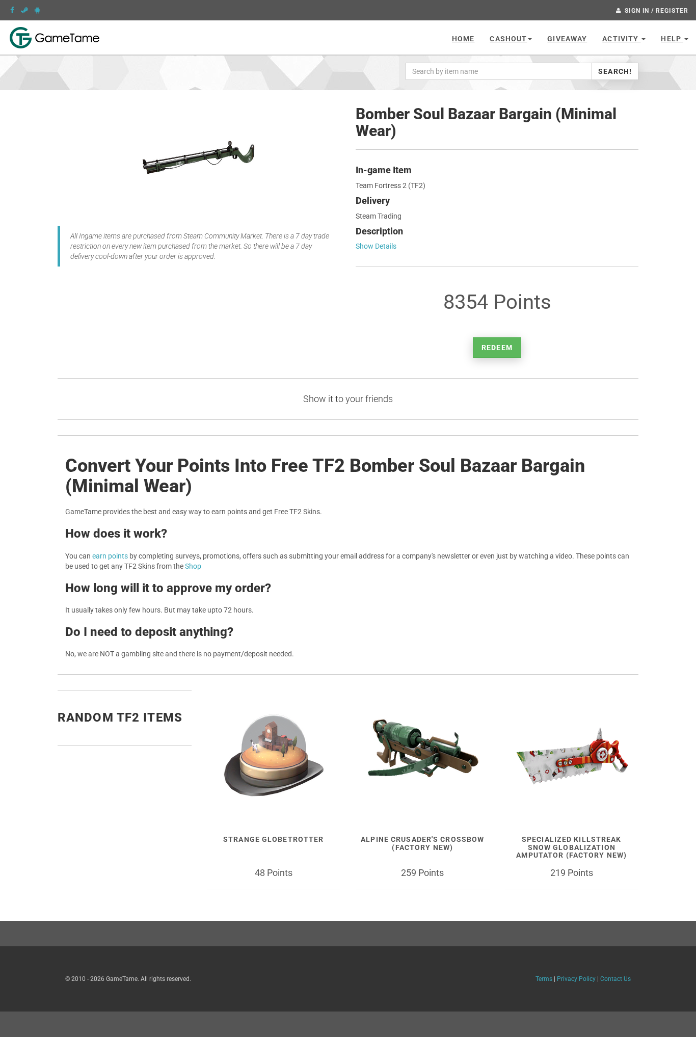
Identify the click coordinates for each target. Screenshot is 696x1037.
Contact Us (615, 978)
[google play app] (37, 10)
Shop (193, 566)
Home (463, 39)
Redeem (497, 347)
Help (672, 39)
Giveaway (567, 39)
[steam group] (24, 10)
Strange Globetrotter (273, 839)
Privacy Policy (576, 978)
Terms (544, 978)
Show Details (376, 246)
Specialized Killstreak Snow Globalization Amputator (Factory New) (571, 847)
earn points (110, 556)
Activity (621, 39)
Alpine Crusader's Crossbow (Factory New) (422, 843)
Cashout (508, 39)
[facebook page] (12, 10)
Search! (615, 71)
